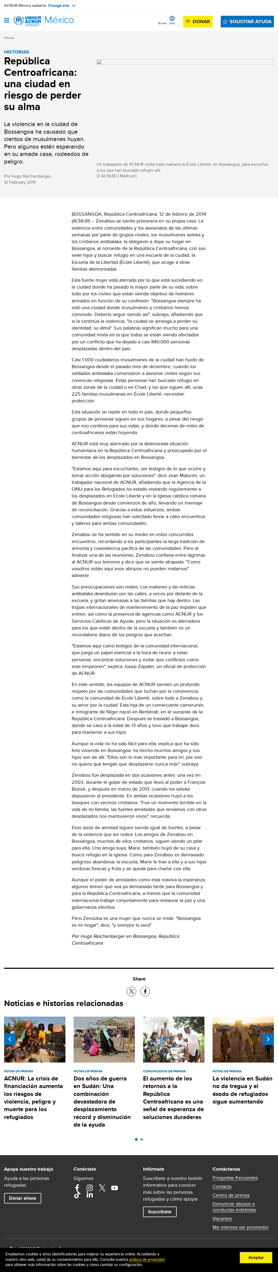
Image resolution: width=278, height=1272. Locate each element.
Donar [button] (201, 21)
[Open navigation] (6, 20)
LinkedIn (89, 1194)
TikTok (77, 1194)
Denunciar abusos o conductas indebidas (234, 1207)
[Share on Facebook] (145, 991)
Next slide (268, 1039)
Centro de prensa (231, 1195)
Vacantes (222, 1218)
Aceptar (256, 1257)
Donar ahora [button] (22, 1198)
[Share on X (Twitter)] (131, 991)
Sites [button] (172, 23)
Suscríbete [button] (160, 1211)
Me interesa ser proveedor (241, 1227)
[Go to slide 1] (137, 1140)
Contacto (222, 1186)
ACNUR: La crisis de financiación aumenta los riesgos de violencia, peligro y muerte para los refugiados (33, 1097)
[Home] (31, 21)
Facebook (77, 1187)
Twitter (102, 1187)
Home (9, 37)
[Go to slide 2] (143, 1140)
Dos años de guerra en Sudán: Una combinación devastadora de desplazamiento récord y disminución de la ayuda (102, 1101)
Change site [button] (58, 5)
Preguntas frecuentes (235, 1178)
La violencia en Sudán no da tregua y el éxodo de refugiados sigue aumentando (243, 1090)
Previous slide (9, 1039)
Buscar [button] (162, 23)
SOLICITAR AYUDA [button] (250, 21)
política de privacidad (147, 1260)
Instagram (89, 1187)
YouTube (114, 1187)
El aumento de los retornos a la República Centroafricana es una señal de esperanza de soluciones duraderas (173, 1097)
